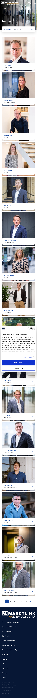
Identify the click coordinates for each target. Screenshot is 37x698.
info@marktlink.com (13, 622)
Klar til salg (6, 636)
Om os (5, 8)
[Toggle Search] (30, 3)
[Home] (10, 3)
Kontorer (5, 668)
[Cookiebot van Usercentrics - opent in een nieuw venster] (27, 328)
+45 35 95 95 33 (11, 627)
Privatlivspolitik (7, 688)
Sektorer (5, 654)
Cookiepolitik (6, 690)
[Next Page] (30, 601)
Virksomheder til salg (9, 650)
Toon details (28, 357)
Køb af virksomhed (8, 645)
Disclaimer (5, 693)
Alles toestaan (18, 362)
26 (26, 601)
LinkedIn (9, 631)
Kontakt (4, 673)
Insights (4, 659)
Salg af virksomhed (8, 641)
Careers (4, 677)
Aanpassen (17, 368)
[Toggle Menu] (35, 3)
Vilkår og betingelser (9, 685)
